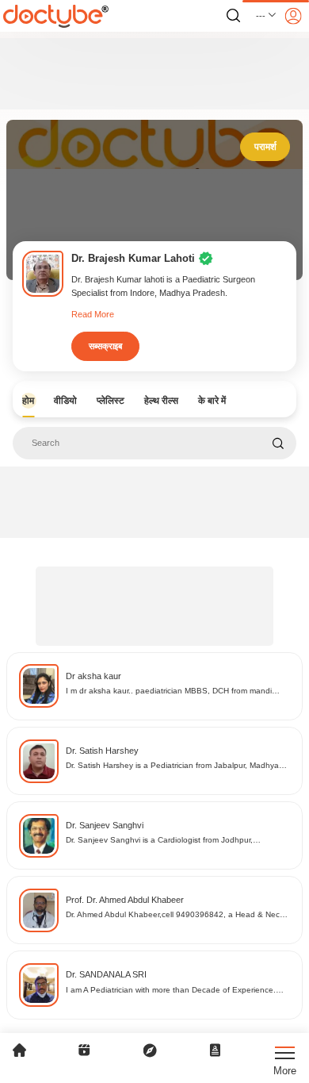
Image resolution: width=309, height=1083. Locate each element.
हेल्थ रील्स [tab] (161, 400)
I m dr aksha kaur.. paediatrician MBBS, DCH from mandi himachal (169, 691)
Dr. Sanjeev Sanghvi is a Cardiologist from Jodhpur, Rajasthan (159, 840)
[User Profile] (293, 16)
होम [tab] (28, 400)
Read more (92, 314)
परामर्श (265, 146)
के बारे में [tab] (212, 400)
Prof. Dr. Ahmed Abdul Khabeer (125, 899)
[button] (266, 16)
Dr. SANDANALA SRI (106, 974)
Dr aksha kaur (93, 676)
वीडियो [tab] (65, 400)
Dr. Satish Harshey (102, 750)
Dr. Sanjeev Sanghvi (104, 825)
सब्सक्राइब (105, 346)
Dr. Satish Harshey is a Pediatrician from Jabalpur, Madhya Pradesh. (172, 766)
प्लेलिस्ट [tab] (110, 400)
